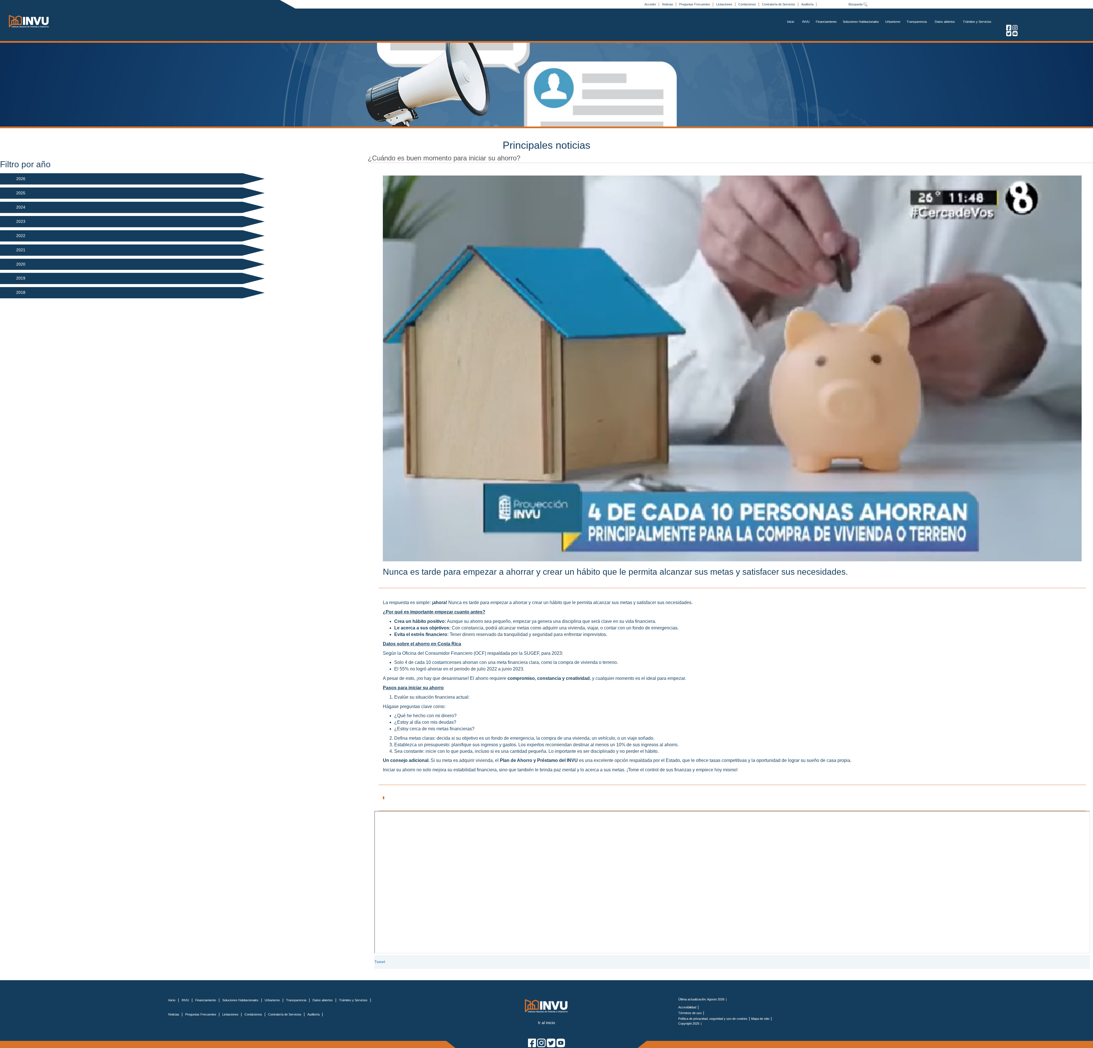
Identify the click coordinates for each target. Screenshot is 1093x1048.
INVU (806, 21)
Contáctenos (747, 4)
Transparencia (917, 21)
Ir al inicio (546, 1022)
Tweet (379, 961)
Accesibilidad (687, 1007)
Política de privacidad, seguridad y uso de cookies (712, 1018)
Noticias (668, 4)
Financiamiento (826, 21)
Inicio (790, 21)
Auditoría (807, 4)
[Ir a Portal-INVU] (29, 21)
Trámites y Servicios (977, 21)
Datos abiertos (945, 21)
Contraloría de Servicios (779, 4)
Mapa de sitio (760, 1018)
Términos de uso (690, 1013)
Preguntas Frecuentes (695, 4)
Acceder (650, 4)
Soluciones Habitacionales (861, 21)
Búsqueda (855, 4)
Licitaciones (724, 4)
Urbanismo (892, 21)
